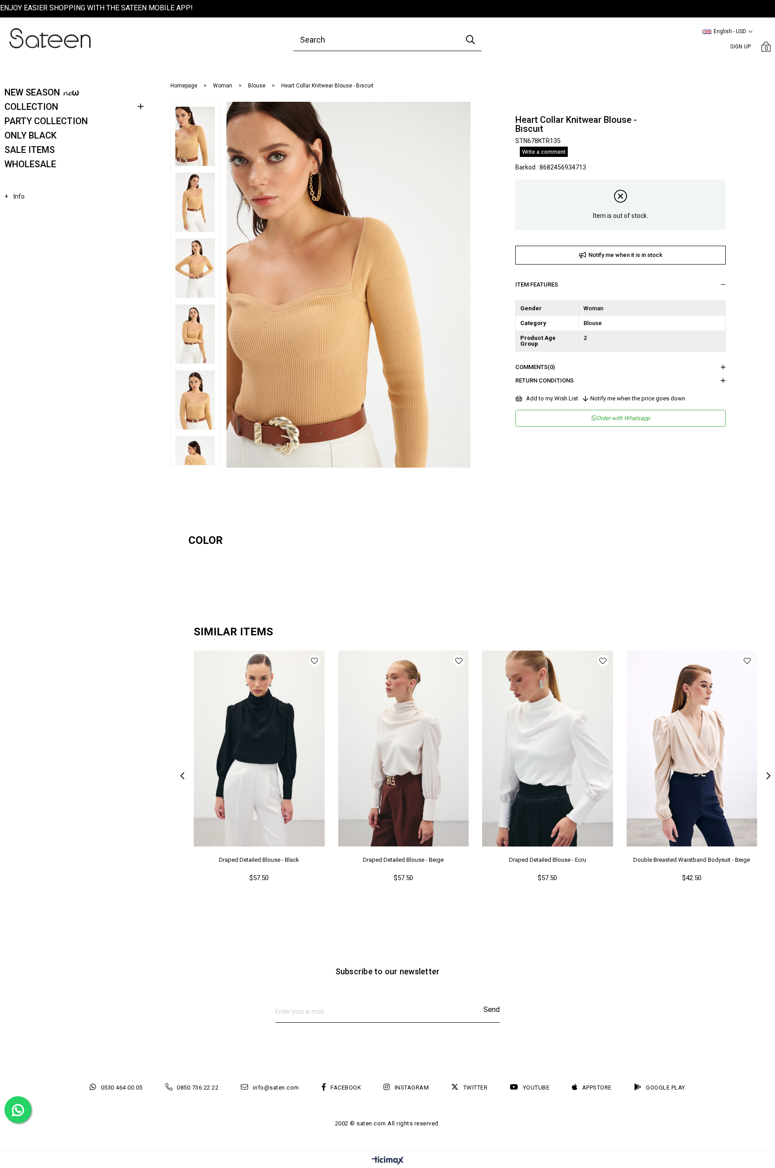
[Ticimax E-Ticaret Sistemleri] (388, 1161)
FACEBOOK (346, 1087)
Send (491, 1009)
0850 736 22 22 (197, 1087)
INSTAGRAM (412, 1087)
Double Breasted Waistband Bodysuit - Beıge (691, 859)
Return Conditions (544, 380)
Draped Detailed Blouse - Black (259, 859)
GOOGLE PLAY (665, 1087)
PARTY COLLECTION (46, 121)
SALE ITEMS (29, 149)
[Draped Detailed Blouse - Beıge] (403, 749)
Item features (536, 284)
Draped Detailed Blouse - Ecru (547, 859)
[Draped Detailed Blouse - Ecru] (547, 749)
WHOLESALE (30, 164)
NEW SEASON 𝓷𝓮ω (41, 92)
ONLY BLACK (30, 135)
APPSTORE (597, 1087)
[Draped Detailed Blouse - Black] (259, 749)
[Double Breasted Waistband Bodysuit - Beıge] (692, 749)
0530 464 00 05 (122, 1087)
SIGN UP (740, 46)
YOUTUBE (536, 1087)
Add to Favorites (314, 660)
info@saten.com (276, 1087)
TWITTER (475, 1087)
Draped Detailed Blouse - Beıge (403, 859)
